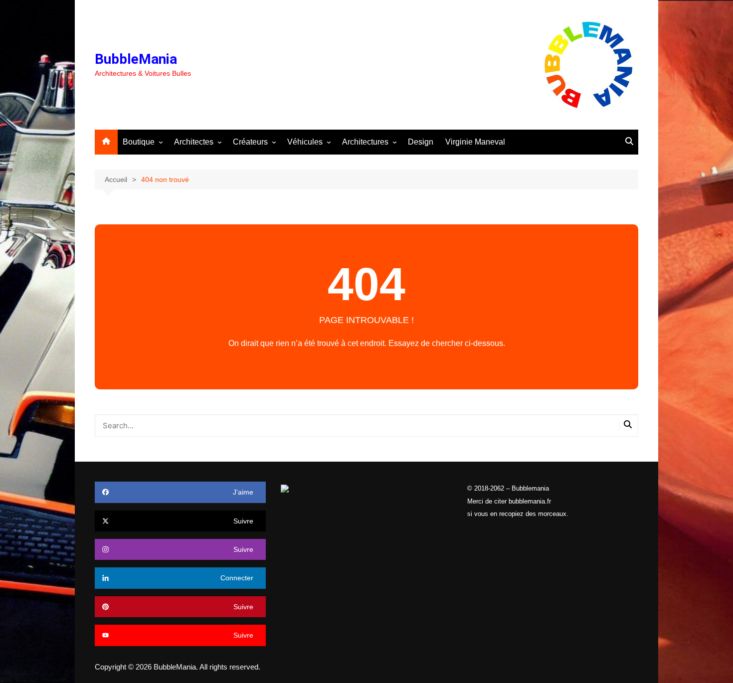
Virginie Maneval (475, 142)
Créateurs (250, 142)
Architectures (365, 142)
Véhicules (305, 142)
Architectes (193, 142)
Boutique (139, 142)
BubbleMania (136, 59)
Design (420, 142)
